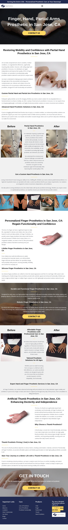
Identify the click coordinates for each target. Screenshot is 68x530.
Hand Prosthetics (39, 514)
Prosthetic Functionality (25, 510)
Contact (4, 518)
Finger (37, 508)
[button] (42, 6)
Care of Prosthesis (24, 506)
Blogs (3, 516)
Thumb (37, 512)
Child (36, 506)
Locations (5, 510)
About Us (4, 508)
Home (4, 506)
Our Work (5, 514)
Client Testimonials (7, 512)
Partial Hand (38, 510)
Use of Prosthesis (23, 508)
